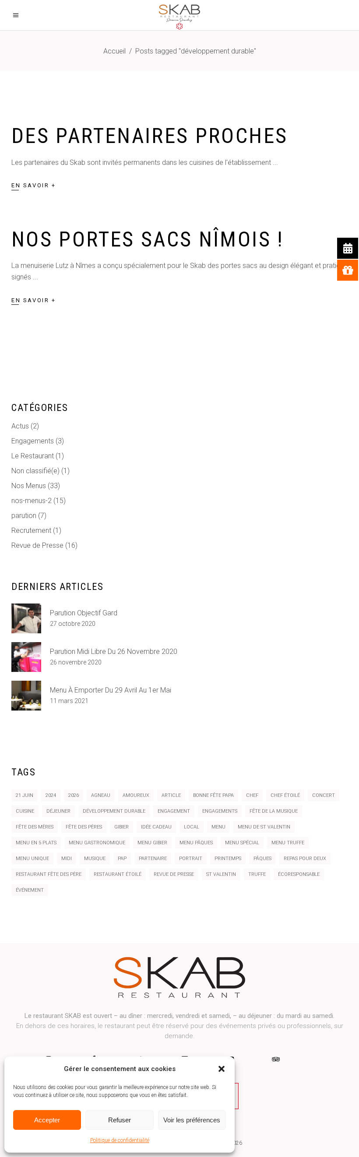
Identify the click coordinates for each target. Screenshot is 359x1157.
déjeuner (58, 811)
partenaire (153, 858)
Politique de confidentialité (119, 1140)
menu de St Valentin (264, 827)
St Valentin (221, 874)
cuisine (25, 811)
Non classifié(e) (35, 471)
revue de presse (174, 874)
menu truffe (287, 843)
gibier (121, 827)
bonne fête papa (213, 795)
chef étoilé (285, 795)
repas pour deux (305, 858)
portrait (190, 858)
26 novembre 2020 (76, 662)
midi (66, 858)
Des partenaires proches (149, 135)
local (191, 827)
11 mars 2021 (69, 700)
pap (122, 858)
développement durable (114, 811)
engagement (174, 811)
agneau (100, 795)
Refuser (119, 1120)
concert (323, 795)
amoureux (136, 795)
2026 (73, 795)
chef (252, 795)
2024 (51, 795)
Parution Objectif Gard (83, 613)
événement (30, 890)
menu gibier (152, 843)
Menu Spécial (242, 843)
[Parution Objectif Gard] (26, 618)
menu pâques (196, 843)
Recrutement (31, 530)
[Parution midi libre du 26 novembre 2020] (26, 657)
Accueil (114, 51)
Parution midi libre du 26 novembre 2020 (113, 651)
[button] (221, 1068)
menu (218, 827)
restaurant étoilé (117, 874)
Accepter (47, 1120)
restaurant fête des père (48, 874)
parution (23, 515)
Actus (20, 426)
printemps (228, 858)
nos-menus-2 (31, 500)
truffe (257, 874)
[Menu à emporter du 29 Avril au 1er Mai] (26, 696)
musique (95, 858)
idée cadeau (156, 827)
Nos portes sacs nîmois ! (147, 239)
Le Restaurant (32, 456)
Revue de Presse (37, 545)
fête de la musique (274, 811)
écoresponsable (299, 874)
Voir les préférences (191, 1120)
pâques (262, 858)
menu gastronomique (97, 843)
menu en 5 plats (36, 843)
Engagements (32, 441)
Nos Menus (28, 486)
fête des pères (84, 827)
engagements (219, 811)
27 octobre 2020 (72, 623)
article (171, 795)
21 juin (24, 795)
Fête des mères (34, 827)
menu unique (32, 858)
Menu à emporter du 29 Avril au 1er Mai (110, 690)
